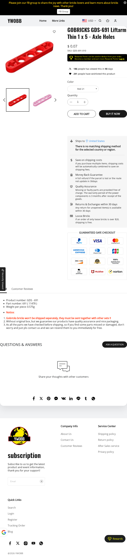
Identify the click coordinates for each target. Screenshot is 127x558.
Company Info (69, 426)
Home (42, 20)
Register (12, 519)
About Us (66, 434)
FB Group (63, 11)
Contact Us (67, 440)
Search (12, 507)
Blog (10, 531)
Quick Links (14, 500)
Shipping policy (107, 434)
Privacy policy (106, 452)
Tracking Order (16, 525)
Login (11, 513)
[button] (4, 100)
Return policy (106, 440)
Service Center (107, 426)
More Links (58, 20)
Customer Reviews (71, 446)
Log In (121, 59)
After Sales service (108, 446)
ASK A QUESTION (115, 344)
